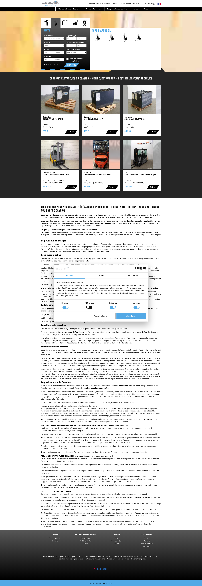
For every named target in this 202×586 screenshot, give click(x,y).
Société (146, 538)
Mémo (151, 4)
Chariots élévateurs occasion (126, 556)
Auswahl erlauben (100, 316)
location (115, 4)
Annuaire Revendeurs (94, 9)
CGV (116, 538)
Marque (47, 43)
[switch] (89, 307)
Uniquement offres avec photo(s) (76, 60)
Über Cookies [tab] (133, 275)
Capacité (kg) (71, 36)
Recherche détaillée (52, 65)
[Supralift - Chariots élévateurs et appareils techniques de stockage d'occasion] (49, 3)
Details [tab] (101, 275)
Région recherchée (73, 49)
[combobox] (54, 38)
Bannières (146, 546)
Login (144, 4)
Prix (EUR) (47, 56)
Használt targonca (138, 559)
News (86, 544)
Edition (116, 544)
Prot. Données (116, 541)
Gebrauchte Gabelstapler (53, 556)
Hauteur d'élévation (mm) (75, 43)
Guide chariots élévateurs (130, 4)
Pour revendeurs (55, 538)
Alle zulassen (131, 316)
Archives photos (86, 541)
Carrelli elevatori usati (148, 556)
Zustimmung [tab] (69, 275)
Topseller (55, 541)
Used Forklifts (90, 556)
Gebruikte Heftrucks (106, 556)
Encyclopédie (85, 538)
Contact (147, 541)
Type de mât (48, 36)
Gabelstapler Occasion (74, 556)
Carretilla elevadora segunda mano (70, 559)
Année (46, 49)
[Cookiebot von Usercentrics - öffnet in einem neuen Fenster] (137, 268)
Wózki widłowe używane (95, 559)
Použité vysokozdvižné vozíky (118, 559)
